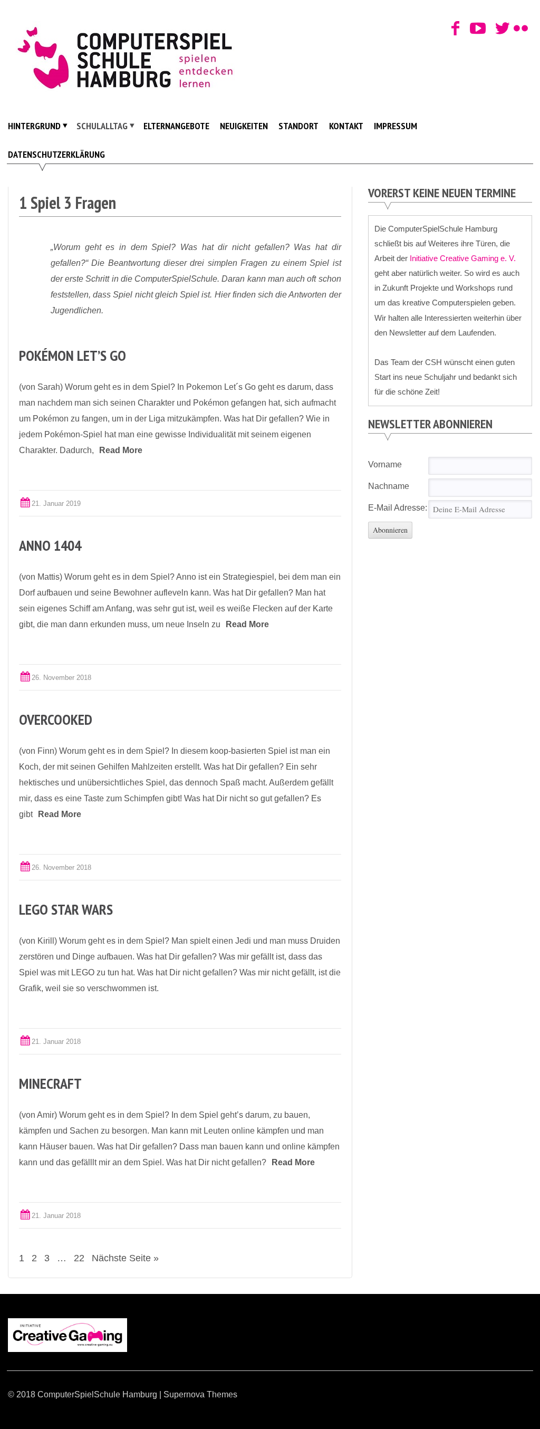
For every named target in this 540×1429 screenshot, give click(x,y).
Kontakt (346, 126)
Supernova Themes (200, 1394)
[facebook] (455, 29)
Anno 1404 (50, 545)
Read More (120, 450)
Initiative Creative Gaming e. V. (463, 258)
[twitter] (500, 29)
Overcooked (55, 719)
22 (79, 1258)
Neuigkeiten (244, 126)
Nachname (388, 486)
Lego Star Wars (66, 909)
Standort (298, 126)
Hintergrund (34, 126)
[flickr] (518, 29)
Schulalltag (102, 126)
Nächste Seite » (125, 1258)
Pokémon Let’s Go (72, 355)
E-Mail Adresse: (397, 507)
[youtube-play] (474, 29)
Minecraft (50, 1083)
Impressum (395, 126)
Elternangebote (176, 126)
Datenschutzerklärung (56, 154)
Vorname (385, 464)
